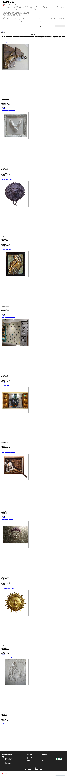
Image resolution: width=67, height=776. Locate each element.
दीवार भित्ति (28, 758)
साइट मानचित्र (44, 763)
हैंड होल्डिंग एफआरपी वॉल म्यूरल (8, 111)
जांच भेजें (3, 108)
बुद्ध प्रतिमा (28, 760)
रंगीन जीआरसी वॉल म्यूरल (7, 42)
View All (28, 763)
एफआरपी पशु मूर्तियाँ (30, 757)
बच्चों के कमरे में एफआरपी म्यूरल (8, 318)
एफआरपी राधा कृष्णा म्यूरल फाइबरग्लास (10, 657)
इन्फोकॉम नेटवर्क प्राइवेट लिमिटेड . (13, 774)
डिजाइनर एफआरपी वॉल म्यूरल (8, 452)
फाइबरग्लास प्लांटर (29, 762)
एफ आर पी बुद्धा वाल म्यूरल (7, 520)
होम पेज (35, 26)
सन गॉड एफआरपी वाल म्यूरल (8, 588)
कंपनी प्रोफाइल (40, 26)
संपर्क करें (51, 26)
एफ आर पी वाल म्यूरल (6, 249)
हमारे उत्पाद (46, 26)
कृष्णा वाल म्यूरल (5, 385)
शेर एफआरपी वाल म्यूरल (7, 179)
